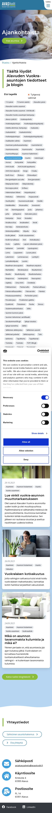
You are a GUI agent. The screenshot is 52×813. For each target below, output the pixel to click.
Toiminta (9, 343)
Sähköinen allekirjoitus (14, 330)
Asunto (28, 158)
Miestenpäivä (23, 270)
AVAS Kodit (10, 166)
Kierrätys (9, 227)
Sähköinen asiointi (33, 330)
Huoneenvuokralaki (26, 201)
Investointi (36, 205)
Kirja (34, 231)
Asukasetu (34, 128)
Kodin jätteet (10, 235)
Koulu (8, 244)
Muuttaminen (37, 270)
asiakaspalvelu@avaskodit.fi (29, 765)
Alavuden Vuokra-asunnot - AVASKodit (20, 111)
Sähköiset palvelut (12, 334)
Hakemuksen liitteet (13, 192)
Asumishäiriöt (36, 145)
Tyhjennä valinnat (34, 96)
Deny (26, 459)
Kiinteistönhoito (22, 227)
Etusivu (6, 62)
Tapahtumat (33, 339)
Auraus (8, 162)
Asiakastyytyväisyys (13, 123)
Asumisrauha (27, 149)
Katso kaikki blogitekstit (18, 676)
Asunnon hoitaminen (13, 158)
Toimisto (19, 343)
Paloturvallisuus (39, 287)
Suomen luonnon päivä (14, 313)
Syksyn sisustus (30, 321)
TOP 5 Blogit (31, 343)
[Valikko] (48, 5)
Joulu (30, 209)
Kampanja (9, 218)
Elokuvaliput (32, 175)
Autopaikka (31, 162)
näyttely (8, 283)
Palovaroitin (30, 291)
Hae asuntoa (12, 40)
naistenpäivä (23, 278)
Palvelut (42, 291)
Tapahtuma (21, 339)
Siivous (40, 304)
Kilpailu (26, 231)
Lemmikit (20, 248)
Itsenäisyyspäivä (18, 209)
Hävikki (40, 201)
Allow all (26, 442)
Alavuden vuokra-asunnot (15, 106)
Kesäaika (28, 218)
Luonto (24, 261)
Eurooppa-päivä (12, 188)
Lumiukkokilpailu (12, 261)
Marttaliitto (10, 270)
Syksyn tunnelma (12, 326)
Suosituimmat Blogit (13, 321)
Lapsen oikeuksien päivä (33, 244)
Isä (7, 209)
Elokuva (20, 175)
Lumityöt (35, 257)
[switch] (45, 406)
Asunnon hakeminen (29, 154)
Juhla (7, 214)
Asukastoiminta (25, 132)
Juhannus (39, 209)
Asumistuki (40, 149)
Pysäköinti (9, 304)
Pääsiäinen (21, 304)
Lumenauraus (23, 257)
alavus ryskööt (11, 119)
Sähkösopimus (28, 334)
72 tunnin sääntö (23, 102)
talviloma (9, 339)
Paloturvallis (24, 287)
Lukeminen (10, 257)
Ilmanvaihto (23, 205)
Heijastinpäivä (29, 192)
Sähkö (24, 326)
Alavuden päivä (39, 102)
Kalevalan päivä (31, 214)
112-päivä (9, 102)
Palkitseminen (11, 287)
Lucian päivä (31, 253)
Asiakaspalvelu (26, 119)
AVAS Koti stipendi (12, 171)
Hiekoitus (9, 197)
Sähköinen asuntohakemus (20, 734)
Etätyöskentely (28, 184)
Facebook (11, 807)
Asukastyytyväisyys (13, 136)
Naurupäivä (36, 278)
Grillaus (25, 188)
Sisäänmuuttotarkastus (14, 308)
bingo (25, 171)
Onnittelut (31, 283)
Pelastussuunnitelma (13, 296)
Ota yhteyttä (16, 742)
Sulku (29, 308)
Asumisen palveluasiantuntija (16, 145)
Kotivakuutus (34, 240)
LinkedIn (30, 807)
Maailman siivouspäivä (14, 265)
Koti (24, 240)
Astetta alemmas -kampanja (16, 128)
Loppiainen (18, 253)
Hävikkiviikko (10, 205)
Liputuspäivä (32, 248)
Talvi (40, 334)
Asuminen (27, 141)
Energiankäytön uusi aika (15, 179)
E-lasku (34, 171)
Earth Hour (10, 175)
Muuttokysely (20, 274)
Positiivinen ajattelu (26, 300)
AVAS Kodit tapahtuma (26, 166)
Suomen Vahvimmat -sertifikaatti (18, 317)
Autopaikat (19, 162)
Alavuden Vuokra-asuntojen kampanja (20, 115)
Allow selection (26, 451)
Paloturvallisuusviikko (14, 291)
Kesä (19, 218)
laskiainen (9, 248)
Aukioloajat (39, 158)
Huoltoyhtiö (10, 201)
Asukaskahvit (10, 132)
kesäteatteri (24, 222)
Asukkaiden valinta (13, 141)
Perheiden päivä (31, 296)
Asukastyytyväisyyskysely (33, 136)
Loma (8, 253)
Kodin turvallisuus (12, 240)
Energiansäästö (34, 179)
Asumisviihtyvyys (12, 154)
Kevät (35, 222)
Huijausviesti (33, 197)
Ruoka (31, 304)
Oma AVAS (19, 283)
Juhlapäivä (17, 214)
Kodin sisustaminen (26, 235)
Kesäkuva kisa (11, 222)
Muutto (8, 274)
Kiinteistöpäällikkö (12, 231)
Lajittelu (17, 244)
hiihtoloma (21, 197)
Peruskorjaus (10, 300)
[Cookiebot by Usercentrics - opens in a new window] (37, 351)
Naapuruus (10, 278)
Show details (38, 433)
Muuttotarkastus (35, 274)
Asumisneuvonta (12, 149)
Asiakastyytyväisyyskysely (33, 123)
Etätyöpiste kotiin (12, 184)
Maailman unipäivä (34, 265)
